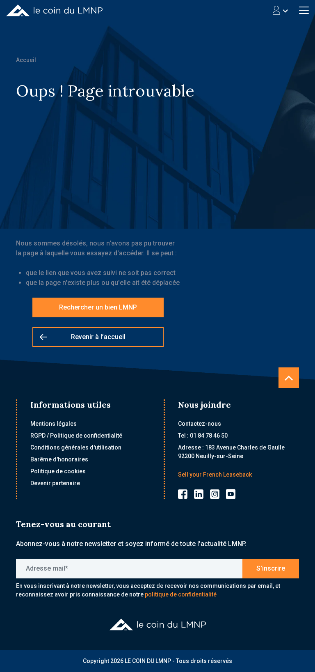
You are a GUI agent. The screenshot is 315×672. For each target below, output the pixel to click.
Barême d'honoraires (59, 459)
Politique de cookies (58, 471)
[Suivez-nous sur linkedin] (198, 494)
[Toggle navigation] (280, 10)
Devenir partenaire (55, 483)
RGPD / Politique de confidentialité (76, 435)
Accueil (26, 60)
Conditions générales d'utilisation (75, 447)
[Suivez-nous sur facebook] (182, 494)
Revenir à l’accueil (98, 337)
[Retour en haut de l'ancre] (288, 377)
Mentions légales (53, 423)
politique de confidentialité (181, 594)
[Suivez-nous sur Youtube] (230, 494)
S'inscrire (270, 568)
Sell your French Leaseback (215, 474)
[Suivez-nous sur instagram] (214, 494)
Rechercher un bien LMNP (98, 307)
